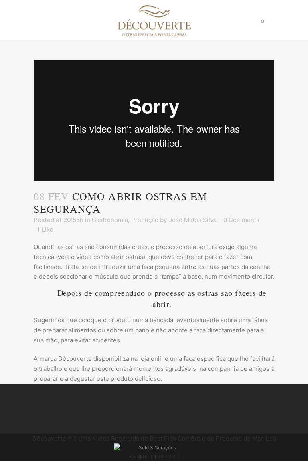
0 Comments (241, 220)
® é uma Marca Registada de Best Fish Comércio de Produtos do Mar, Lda (154, 438)
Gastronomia (110, 220)
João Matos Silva (193, 220)
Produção (144, 220)
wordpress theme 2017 (154, 456)
